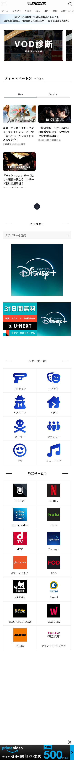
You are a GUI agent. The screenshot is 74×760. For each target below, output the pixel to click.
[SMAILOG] (37, 4)
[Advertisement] (37, 692)
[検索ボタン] (70, 4)
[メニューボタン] (4, 4)
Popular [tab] (53, 94)
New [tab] (20, 94)
